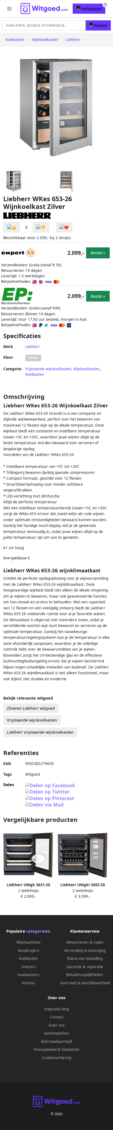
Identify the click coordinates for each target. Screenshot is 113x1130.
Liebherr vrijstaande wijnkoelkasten (40, 732)
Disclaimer (70, 1049)
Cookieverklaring (56, 1057)
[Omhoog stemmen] (12, 227)
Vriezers (28, 966)
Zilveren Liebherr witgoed (31, 708)
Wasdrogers (28, 950)
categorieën (38, 931)
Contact (56, 1017)
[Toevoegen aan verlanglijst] (64, 227)
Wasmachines (28, 942)
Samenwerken (56, 1033)
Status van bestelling (85, 958)
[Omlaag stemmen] (41, 227)
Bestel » (98, 252)
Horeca (28, 982)
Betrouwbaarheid (56, 1041)
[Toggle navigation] (9, 9)
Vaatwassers (28, 974)
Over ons (56, 1025)
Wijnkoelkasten (87, 368)
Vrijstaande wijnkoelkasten (48, 368)
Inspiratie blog (56, 1009)
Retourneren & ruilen (84, 942)
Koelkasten (34, 374)
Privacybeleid (45, 1049)
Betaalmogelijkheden (84, 974)
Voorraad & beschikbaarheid (85, 982)
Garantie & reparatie (84, 966)
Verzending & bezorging (85, 950)
